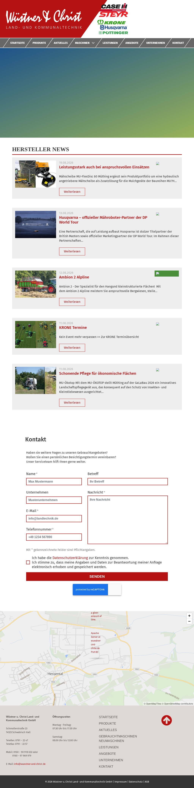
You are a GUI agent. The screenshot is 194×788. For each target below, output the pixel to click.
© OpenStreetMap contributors (177, 703)
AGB (147, 781)
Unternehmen (37, 492)
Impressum (120, 781)
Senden (97, 576)
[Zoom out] (189, 621)
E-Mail (32, 511)
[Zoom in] (189, 615)
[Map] (97, 658)
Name (31, 474)
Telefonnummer (39, 529)
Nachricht (96, 492)
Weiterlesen (72, 192)
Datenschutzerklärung (70, 558)
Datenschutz (136, 781)
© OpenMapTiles (152, 703)
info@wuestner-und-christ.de (29, 764)
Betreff (93, 474)
